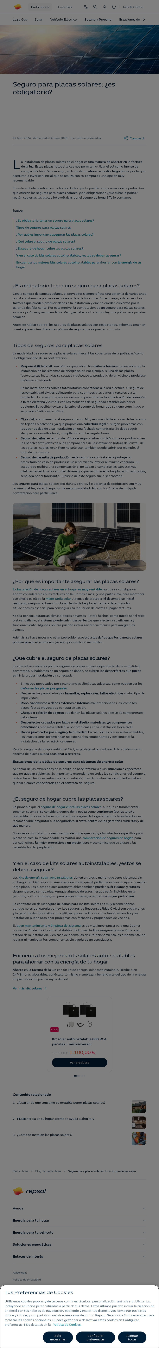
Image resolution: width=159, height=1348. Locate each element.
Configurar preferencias (95, 1337)
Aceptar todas (132, 1337)
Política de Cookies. (67, 1324)
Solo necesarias (58, 1337)
